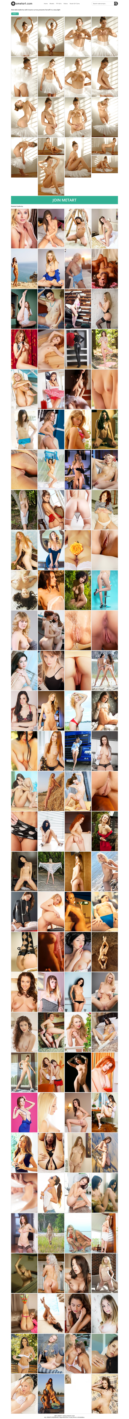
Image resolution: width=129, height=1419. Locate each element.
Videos (66, 3)
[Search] (116, 3)
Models (52, 3)
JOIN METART (64, 200)
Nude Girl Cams (75, 3)
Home (46, 3)
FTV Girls (59, 3)
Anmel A (14, 14)
